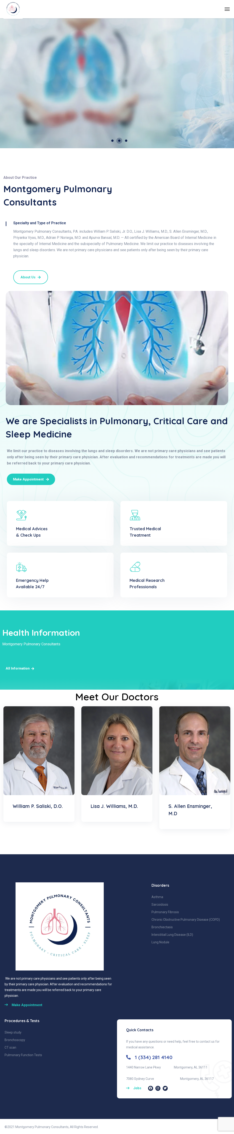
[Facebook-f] (150, 1088)
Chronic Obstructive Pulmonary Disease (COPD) (186, 919)
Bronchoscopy (15, 1040)
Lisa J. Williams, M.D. (114, 806)
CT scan (10, 1047)
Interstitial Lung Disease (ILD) (172, 934)
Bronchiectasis (162, 927)
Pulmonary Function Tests (23, 1055)
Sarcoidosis (160, 904)
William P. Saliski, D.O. (38, 806)
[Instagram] (157, 1088)
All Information (18, 668)
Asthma (157, 897)
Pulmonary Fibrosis (165, 912)
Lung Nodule (160, 942)
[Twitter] (165, 1088)
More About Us (18, 117)
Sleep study (13, 1032)
